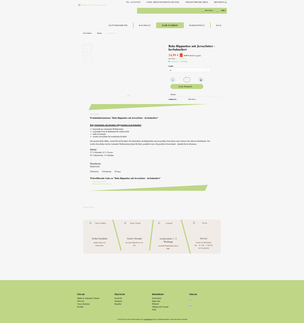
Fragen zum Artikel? (99, 181)
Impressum (156, 301)
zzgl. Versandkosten (181, 59)
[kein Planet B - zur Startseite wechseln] (98, 10)
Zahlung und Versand (160, 306)
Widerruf (155, 304)
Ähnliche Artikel (88, 207)
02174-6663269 (203, 248)
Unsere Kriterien (83, 304)
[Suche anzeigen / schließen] (191, 10)
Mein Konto (219, 2)
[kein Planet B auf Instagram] (208, 301)
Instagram (118, 301)
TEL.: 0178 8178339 (133, 2)
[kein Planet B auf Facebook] (208, 307)
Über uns (80, 301)
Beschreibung (94, 114)
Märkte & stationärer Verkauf (88, 298)
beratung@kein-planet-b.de (166, 2)
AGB (154, 309)
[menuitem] (176, 10)
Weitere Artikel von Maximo (102, 184)
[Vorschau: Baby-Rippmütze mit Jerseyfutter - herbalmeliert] (87, 48)
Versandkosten (148, 319)
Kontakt (80, 306)
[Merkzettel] (197, 10)
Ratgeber (118, 304)
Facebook (118, 298)
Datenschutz (156, 298)
